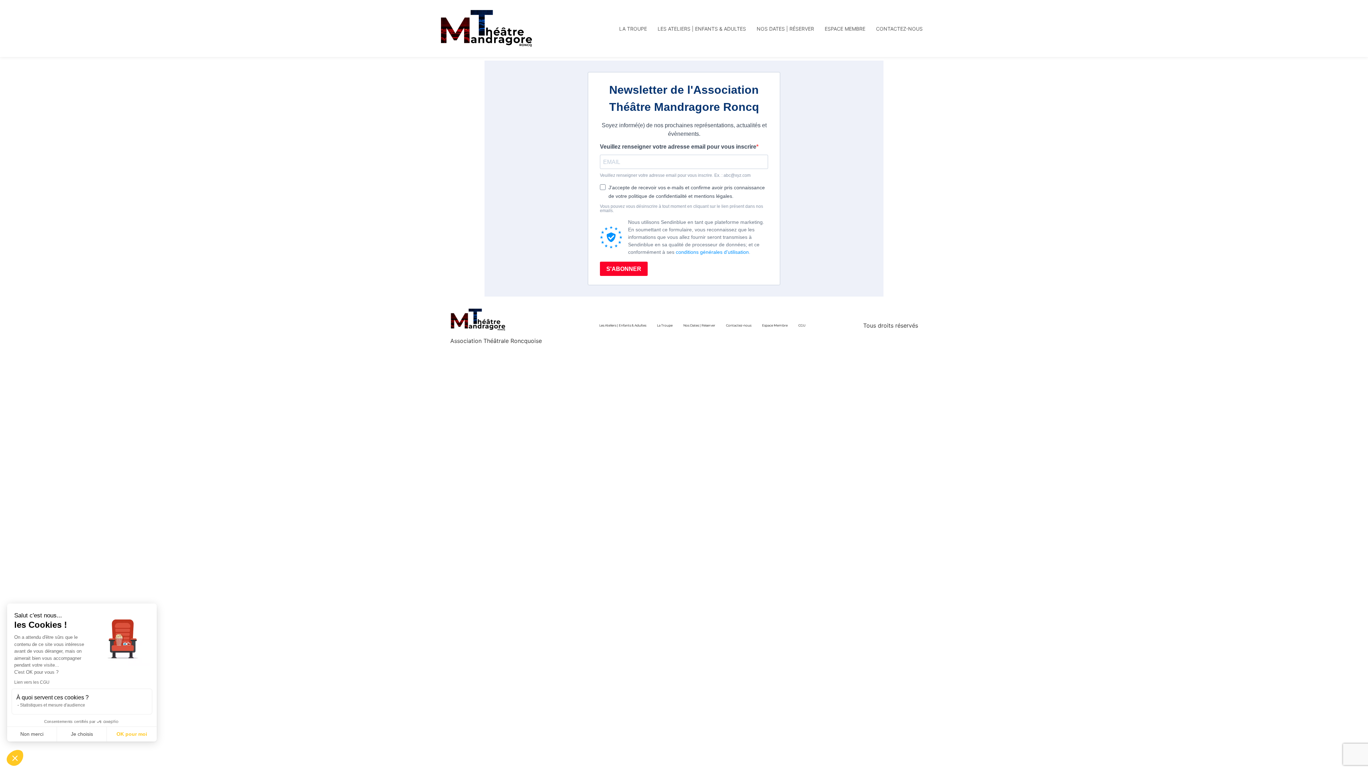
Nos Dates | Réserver (699, 325)
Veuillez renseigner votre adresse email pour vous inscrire (678, 147)
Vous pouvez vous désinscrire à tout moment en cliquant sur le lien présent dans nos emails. (681, 208)
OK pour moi (131, 734)
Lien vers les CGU (32, 682)
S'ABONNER (623, 269)
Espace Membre (775, 325)
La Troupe (665, 325)
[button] (15, 757)
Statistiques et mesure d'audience (52, 705)
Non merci (31, 734)
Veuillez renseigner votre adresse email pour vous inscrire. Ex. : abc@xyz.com (675, 175)
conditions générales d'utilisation (712, 252)
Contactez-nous (738, 325)
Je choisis (82, 734)
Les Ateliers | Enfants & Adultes (622, 325)
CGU (801, 325)
